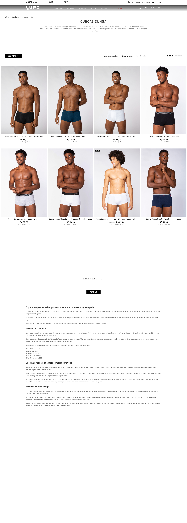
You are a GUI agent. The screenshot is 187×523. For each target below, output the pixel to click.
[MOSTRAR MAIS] (93, 292)
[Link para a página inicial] (7, 17)
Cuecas (25, 17)
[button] (140, 8)
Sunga (33, 17)
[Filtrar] (13, 56)
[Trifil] (66, 2)
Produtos (15, 17)
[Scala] (51, 2)
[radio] (170, 56)
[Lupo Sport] (32, 2)
